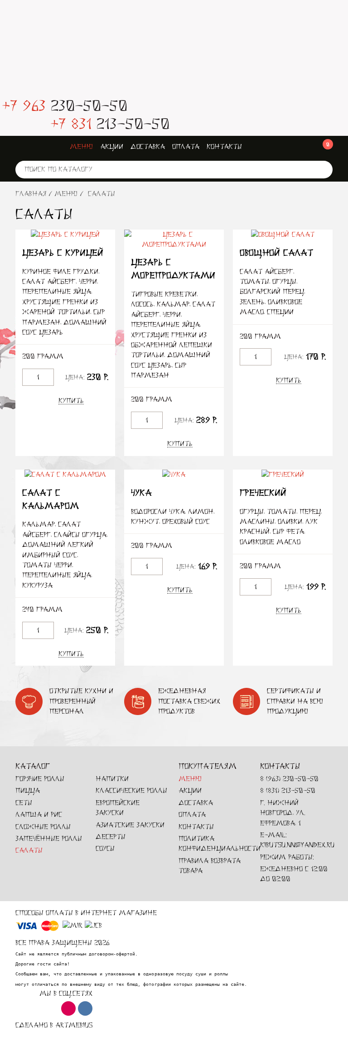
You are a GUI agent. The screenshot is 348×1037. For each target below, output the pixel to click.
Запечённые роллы (48, 838)
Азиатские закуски (130, 824)
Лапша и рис (38, 814)
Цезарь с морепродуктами (173, 269)
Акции (111, 146)
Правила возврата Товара (210, 865)
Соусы (105, 848)
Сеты (23, 802)
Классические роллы (131, 790)
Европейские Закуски (118, 807)
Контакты (224, 146)
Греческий (263, 493)
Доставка (147, 146)
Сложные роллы (43, 826)
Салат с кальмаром (50, 499)
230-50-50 (64, 106)
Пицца (27, 790)
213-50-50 (109, 124)
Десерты (111, 836)
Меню (81, 146)
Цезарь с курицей (62, 253)
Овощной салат (276, 253)
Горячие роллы (39, 778)
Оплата (185, 146)
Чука (141, 493)
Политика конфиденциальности (220, 843)
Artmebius (73, 1025)
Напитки (112, 778)
